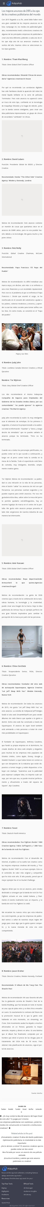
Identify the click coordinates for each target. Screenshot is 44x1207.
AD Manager (28, 1188)
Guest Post (6, 1203)
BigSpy (4, 1188)
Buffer (31, 1109)
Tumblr (17, 1109)
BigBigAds (5, 1191)
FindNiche (5, 1195)
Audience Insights (30, 1191)
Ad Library (27, 1195)
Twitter (3, 1109)
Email (25, 1109)
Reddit (10, 1109)
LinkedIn (39, 1109)
